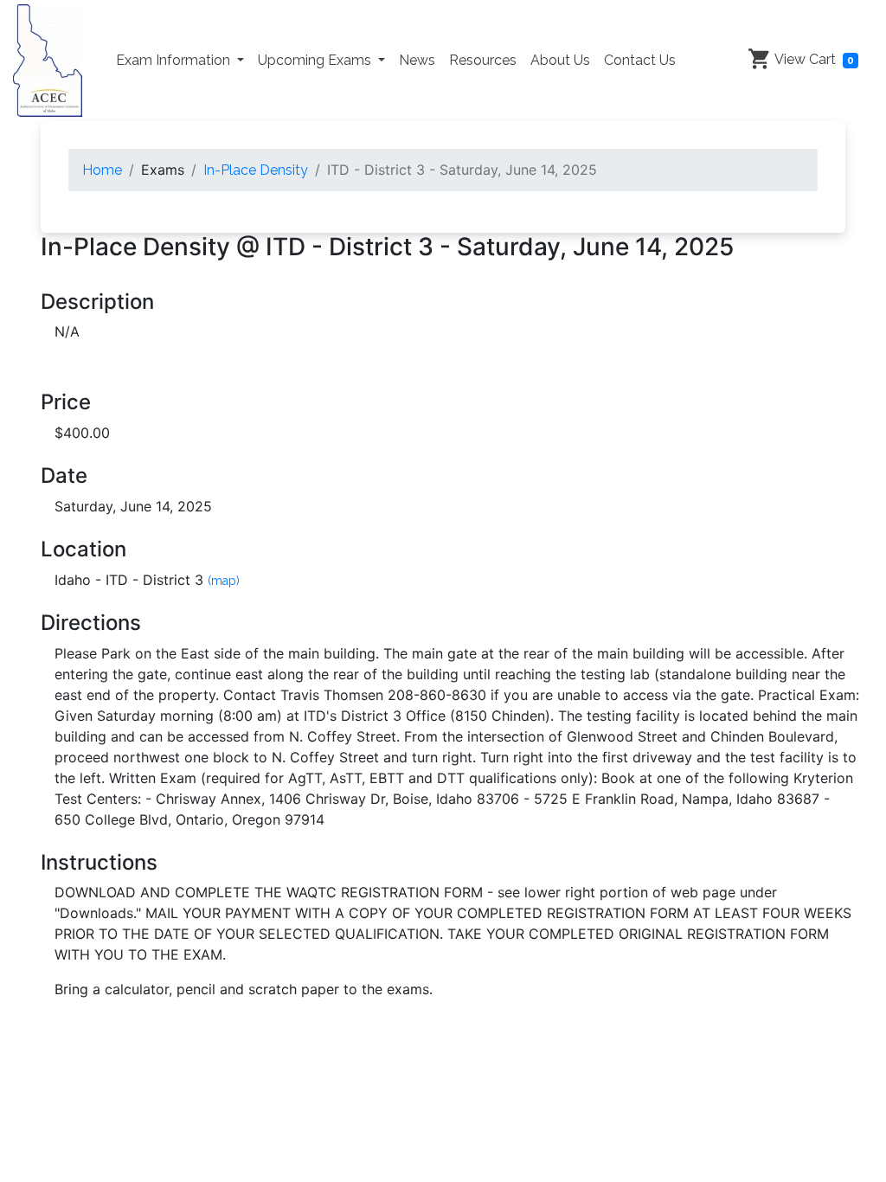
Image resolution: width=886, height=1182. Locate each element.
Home (102, 170)
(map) (224, 581)
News (417, 60)
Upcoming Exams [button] (316, 60)
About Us (560, 60)
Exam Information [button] (175, 60)
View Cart (813, 59)
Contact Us (640, 60)
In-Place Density (255, 170)
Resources (483, 60)
